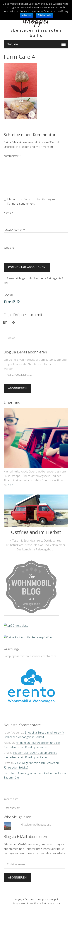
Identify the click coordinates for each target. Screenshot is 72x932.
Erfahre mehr (44, 15)
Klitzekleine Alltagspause (36, 824)
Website (9, 247)
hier (10, 485)
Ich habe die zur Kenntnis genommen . (31, 201)
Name (8, 212)
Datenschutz (12, 808)
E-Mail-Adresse (14, 230)
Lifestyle (15, 903)
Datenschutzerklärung (37, 199)
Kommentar (12, 156)
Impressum (11, 799)
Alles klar (26, 15)
